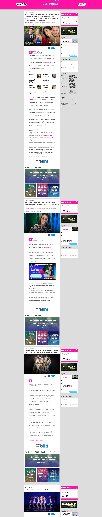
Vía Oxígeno (72, 257)
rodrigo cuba (31, 156)
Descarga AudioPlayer (51, 0)
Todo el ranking (73, 55)
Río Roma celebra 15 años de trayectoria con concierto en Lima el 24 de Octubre (73, 63)
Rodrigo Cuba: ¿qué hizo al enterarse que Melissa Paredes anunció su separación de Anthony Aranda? (46, 78)
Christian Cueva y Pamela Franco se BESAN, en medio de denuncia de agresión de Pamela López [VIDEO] (72, 86)
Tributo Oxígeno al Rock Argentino (73, 256)
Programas (69, 8)
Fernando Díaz (28, 208)
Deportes (45, 8)
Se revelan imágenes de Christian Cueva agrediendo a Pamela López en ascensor (73, 92)
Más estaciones (57, 0)
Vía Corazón (72, 65)
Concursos (61, 8)
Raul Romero (31, 440)
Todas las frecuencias (68, 25)
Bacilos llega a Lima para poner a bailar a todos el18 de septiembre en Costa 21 (73, 251)
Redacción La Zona (35, 51)
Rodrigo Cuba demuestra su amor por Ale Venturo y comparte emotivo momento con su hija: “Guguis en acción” (46, 90)
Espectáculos (24, 8)
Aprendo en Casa (43, 0)
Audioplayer (38, 211)
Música (32, 8)
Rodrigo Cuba (48, 62)
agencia (43, 156)
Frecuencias (78, 8)
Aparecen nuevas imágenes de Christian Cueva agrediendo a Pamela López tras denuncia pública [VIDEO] (73, 99)
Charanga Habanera (39, 440)
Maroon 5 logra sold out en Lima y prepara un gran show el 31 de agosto (73, 68)
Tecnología (52, 8)
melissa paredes (38, 156)
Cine (38, 8)
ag (46, 156)
